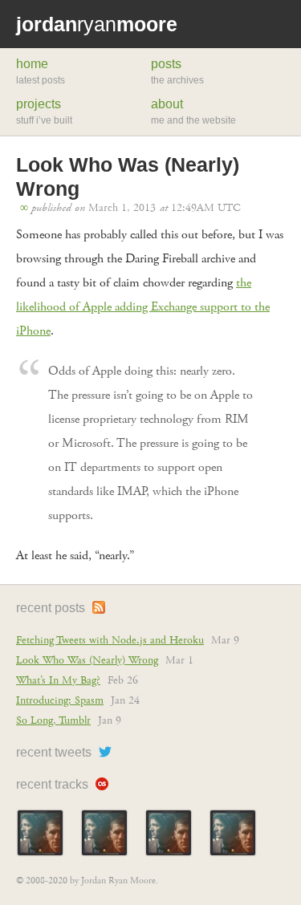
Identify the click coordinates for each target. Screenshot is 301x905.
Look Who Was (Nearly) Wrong (87, 660)
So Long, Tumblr (53, 720)
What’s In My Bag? (58, 680)
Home (32, 64)
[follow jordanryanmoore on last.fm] (100, 784)
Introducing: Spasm (60, 700)
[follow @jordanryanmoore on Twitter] (103, 752)
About (167, 104)
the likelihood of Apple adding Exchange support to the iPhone (143, 306)
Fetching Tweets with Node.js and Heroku (110, 640)
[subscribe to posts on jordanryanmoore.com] (96, 608)
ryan (96, 24)
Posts (166, 64)
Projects (38, 104)
